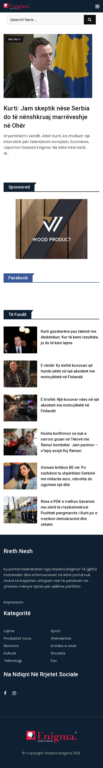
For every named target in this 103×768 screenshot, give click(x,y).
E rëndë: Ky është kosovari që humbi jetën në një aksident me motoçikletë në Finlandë (68, 371)
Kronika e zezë (63, 645)
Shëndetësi (61, 638)
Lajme (9, 630)
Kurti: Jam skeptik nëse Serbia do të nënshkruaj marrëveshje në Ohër (47, 117)
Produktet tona (17, 638)
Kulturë (10, 653)
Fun (54, 660)
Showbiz (58, 653)
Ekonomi (11, 645)
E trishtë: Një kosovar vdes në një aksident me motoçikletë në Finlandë (70, 405)
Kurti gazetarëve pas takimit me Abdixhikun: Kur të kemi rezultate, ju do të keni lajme (70, 337)
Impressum (13, 602)
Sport (56, 630)
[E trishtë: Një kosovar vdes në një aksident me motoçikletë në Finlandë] (20, 408)
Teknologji (13, 660)
